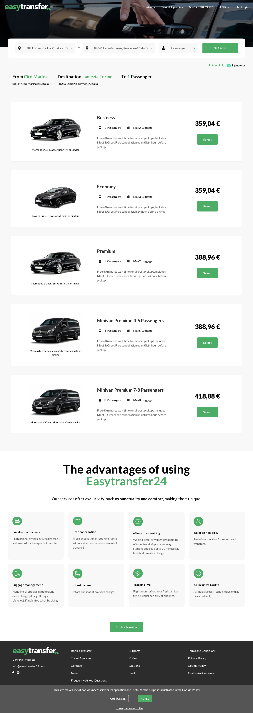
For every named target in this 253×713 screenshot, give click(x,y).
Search (220, 48)
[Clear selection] (67, 48)
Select (207, 139)
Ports (133, 673)
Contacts (148, 7)
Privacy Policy (197, 658)
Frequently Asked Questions (89, 680)
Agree (145, 698)
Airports (134, 650)
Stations (134, 665)
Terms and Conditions (202, 650)
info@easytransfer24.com (28, 666)
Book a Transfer (81, 650)
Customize (118, 698)
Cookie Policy (197, 665)
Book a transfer (126, 627)
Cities (133, 658)
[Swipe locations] (79, 48)
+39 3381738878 (203, 7)
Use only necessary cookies (129, 708)
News (74, 673)
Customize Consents (201, 673)
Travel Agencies (172, 7)
